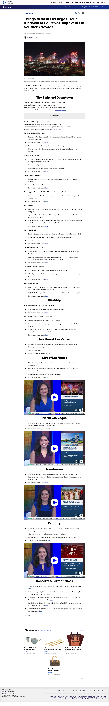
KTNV (9, 7)
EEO (105, 696)
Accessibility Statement (71, 698)
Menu (53, 2)
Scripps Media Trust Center (84, 698)
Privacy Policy (68, 696)
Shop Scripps (91, 2)
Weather (74, 2)
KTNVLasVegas (4, 7)
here (46, 143)
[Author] (25, 38)
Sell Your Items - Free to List (44, 630)
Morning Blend (89, 690)
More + (103, 7)
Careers (54, 697)
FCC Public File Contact (71, 697)
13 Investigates (77, 7)
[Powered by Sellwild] (83, 678)
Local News (28, 13)
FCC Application (82, 697)
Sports (82, 2)
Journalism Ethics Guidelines (88, 696)
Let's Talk (57, 7)
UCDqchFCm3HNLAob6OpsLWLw (11, 7)
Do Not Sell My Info (59, 696)
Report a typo (28, 615)
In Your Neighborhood (66, 7)
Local (60, 2)
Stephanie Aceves (33, 37)
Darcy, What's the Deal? (88, 7)
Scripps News (97, 690)
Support (104, 690)
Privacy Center (76, 696)
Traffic (69, 690)
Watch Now (101, 2)
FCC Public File (60, 697)
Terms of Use (99, 696)
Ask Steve (97, 7)
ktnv (6, 7)
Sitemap (52, 696)
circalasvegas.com (60, 110)
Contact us (103, 697)
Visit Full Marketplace (80, 630)
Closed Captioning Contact (99, 698)
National (67, 2)
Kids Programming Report (93, 697)
